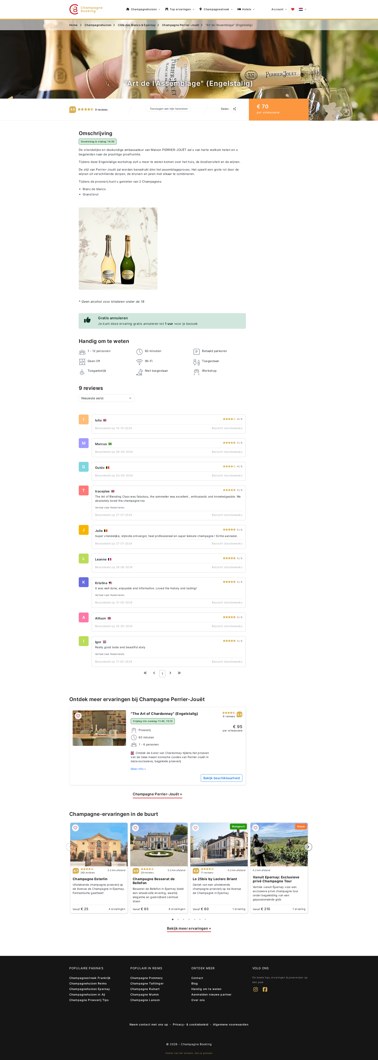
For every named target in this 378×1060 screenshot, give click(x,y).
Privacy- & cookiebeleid (190, 1024)
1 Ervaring (239, 909)
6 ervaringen (177, 909)
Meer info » (138, 768)
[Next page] (170, 673)
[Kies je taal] (302, 9)
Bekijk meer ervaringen (189, 928)
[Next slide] (308, 847)
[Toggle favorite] (78, 715)
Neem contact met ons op (149, 1024)
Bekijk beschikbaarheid (221, 778)
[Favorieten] (293, 9)
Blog (194, 983)
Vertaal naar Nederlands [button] (109, 507)
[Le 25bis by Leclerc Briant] (219, 844)
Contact (197, 978)
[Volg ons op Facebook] (265, 992)
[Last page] (179, 673)
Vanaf (80, 909)
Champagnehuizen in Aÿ (87, 994)
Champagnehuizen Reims (88, 983)
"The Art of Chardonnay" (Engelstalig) (164, 714)
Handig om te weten (206, 989)
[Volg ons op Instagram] (255, 992)
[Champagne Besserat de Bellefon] (159, 844)
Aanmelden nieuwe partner (211, 994)
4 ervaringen (117, 909)
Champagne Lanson (145, 1000)
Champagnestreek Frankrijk (90, 978)
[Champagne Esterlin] (99, 844)
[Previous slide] (70, 847)
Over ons (198, 1000)
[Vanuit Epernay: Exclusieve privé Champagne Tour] (279, 844)
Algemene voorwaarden (230, 1024)
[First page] (145, 673)
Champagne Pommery (146, 978)
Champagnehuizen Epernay (89, 989)
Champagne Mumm (144, 994)
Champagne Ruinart (145, 989)
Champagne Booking (196, 1044)
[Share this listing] (234, 108)
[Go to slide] (172, 919)
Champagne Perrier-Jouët (157, 794)
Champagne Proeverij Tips (89, 1000)
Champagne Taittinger (147, 983)
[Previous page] (154, 673)
